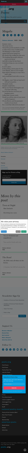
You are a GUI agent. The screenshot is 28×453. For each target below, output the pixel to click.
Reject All (18, 231)
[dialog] (14, 226)
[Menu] (26, 1)
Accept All (24, 231)
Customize (3, 231)
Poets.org (3, 1)
